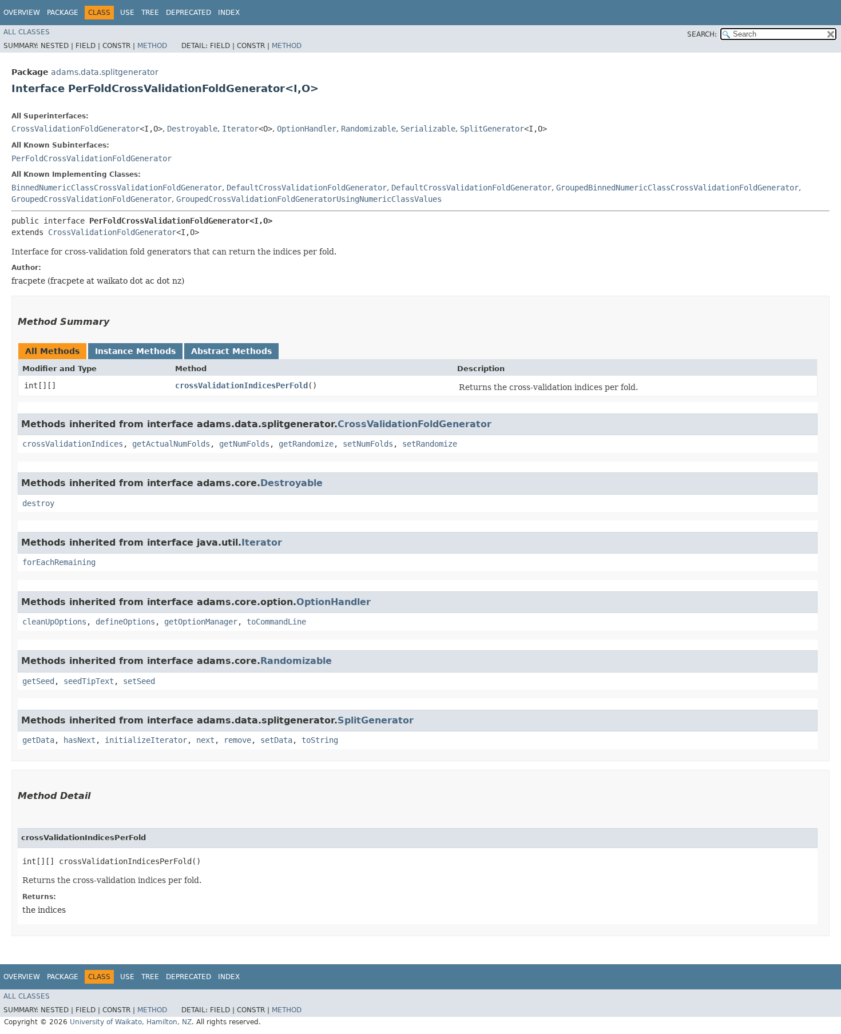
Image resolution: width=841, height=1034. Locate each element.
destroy (38, 503)
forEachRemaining (59, 562)
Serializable (427, 128)
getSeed (38, 681)
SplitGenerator (492, 128)
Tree (150, 13)
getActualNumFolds (171, 443)
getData (38, 740)
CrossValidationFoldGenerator (75, 128)
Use (127, 13)
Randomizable (368, 128)
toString (320, 740)
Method (152, 46)
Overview (21, 13)
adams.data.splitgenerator (104, 72)
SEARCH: (702, 34)
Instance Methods (135, 351)
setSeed (139, 681)
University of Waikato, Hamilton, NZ (131, 1022)
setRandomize (429, 443)
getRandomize (306, 443)
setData (276, 740)
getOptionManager (200, 621)
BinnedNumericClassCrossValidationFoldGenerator (116, 187)
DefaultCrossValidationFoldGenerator (307, 187)
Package (62, 13)
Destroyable (192, 128)
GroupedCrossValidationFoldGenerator (91, 199)
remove (237, 740)
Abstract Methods (231, 351)
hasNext (80, 740)
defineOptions (125, 621)
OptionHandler (306, 128)
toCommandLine (276, 621)
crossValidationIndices (72, 443)
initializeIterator (146, 740)
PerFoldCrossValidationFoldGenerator (91, 158)
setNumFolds (368, 443)
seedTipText (89, 681)
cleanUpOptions (54, 621)
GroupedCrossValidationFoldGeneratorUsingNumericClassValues (309, 199)
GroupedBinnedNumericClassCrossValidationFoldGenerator (677, 187)
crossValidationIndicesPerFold (241, 385)
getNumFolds (244, 443)
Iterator (240, 128)
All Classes (26, 32)
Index (229, 13)
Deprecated (188, 13)
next (205, 740)
